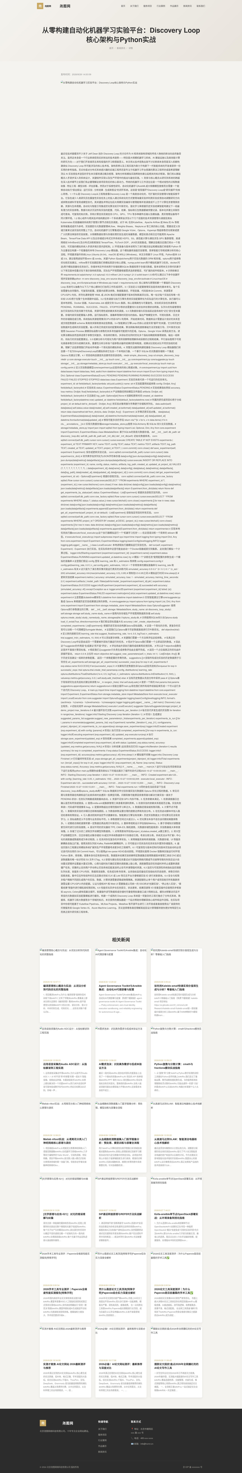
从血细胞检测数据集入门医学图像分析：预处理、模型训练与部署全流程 (119, 1140)
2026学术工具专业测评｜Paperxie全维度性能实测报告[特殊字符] (65, 1290)
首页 (123, 5)
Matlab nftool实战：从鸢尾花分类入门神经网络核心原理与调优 (65, 1140)
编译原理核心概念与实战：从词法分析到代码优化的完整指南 (64, 987)
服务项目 (147, 5)
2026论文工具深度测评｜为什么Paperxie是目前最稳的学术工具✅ (173, 1290)
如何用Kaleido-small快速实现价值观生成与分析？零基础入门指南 (176, 987)
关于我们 (134, 5)
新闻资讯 (187, 5)
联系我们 (201, 5)
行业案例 (161, 5)
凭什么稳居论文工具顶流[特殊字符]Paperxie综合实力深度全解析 (117, 1290)
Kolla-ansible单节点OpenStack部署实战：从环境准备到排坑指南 (176, 1215)
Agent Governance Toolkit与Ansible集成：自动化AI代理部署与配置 (120, 987)
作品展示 (174, 5)
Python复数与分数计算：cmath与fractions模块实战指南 (173, 1065)
